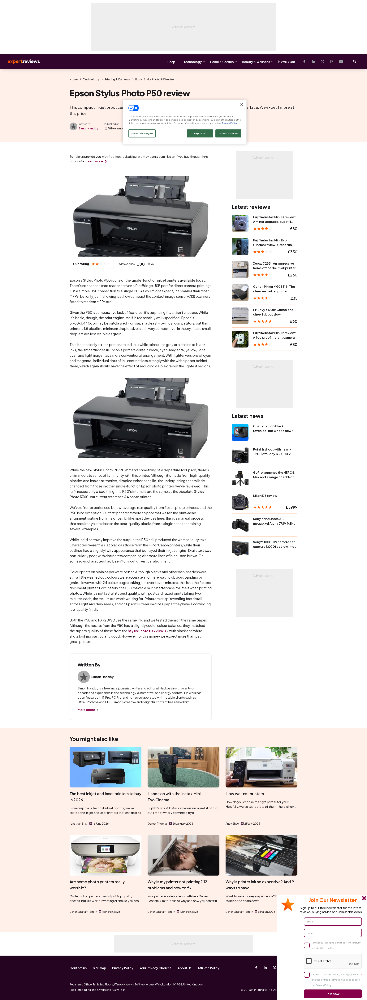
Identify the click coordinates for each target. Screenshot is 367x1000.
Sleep (171, 62)
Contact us (78, 968)
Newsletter (286, 62)
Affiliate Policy (208, 968)
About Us (185, 968)
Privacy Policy (122, 968)
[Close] (241, 104)
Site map (99, 968)
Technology (193, 62)
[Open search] (354, 61)
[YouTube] (341, 61)
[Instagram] (331, 61)
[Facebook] (304, 61)
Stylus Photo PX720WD (147, 631)
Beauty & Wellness (256, 62)
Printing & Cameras (117, 79)
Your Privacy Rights (142, 133)
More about (86, 710)
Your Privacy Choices (155, 968)
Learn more (94, 161)
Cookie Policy (229, 123)
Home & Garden (222, 62)
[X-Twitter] (322, 61)
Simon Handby (88, 128)
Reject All (200, 133)
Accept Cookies (228, 133)
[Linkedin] (313, 61)
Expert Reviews (21, 61)
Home (74, 79)
